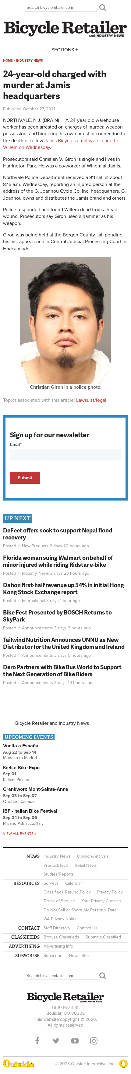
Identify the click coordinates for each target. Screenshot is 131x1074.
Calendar (73, 883)
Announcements (37, 628)
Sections (64, 49)
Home (7, 61)
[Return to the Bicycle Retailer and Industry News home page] (65, 36)
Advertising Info (58, 946)
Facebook (37, 1041)
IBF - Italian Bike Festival (30, 811)
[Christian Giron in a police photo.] (65, 382)
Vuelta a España (20, 746)
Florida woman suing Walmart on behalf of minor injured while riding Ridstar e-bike (58, 561)
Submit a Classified (103, 937)
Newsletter (79, 955)
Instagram (93, 1041)
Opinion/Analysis (93, 856)
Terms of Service (59, 901)
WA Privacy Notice (61, 918)
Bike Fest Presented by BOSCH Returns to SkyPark (57, 615)
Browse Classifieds (61, 937)
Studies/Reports (59, 874)
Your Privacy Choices (101, 901)
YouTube (75, 1041)
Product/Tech (56, 865)
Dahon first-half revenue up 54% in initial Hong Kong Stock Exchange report (63, 588)
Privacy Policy (110, 892)
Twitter (56, 1041)
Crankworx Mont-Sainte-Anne (35, 789)
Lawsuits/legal (91, 400)
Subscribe (53, 955)
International (33, 600)
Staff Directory (57, 928)
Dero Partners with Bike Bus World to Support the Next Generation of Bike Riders (62, 670)
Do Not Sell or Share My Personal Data (80, 910)
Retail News (86, 865)
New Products (35, 546)
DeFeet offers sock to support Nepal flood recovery (57, 533)
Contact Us (87, 928)
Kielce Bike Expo (21, 768)
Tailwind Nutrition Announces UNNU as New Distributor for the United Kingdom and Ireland (64, 643)
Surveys (51, 883)
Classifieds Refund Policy (67, 892)
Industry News (29, 61)
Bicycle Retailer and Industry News (52, 723)
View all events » (19, 833)
